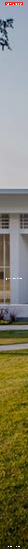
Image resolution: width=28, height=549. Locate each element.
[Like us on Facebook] (8, 546)
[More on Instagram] (13, 546)
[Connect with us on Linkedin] (11, 546)
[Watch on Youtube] (19, 546)
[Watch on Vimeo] (16, 546)
